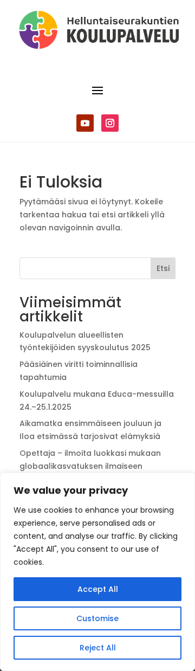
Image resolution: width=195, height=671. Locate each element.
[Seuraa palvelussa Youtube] (85, 123)
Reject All (98, 647)
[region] (97, 572)
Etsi (163, 268)
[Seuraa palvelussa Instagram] (110, 123)
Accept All (97, 589)
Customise (97, 618)
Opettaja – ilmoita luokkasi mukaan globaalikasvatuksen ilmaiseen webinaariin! (90, 466)
